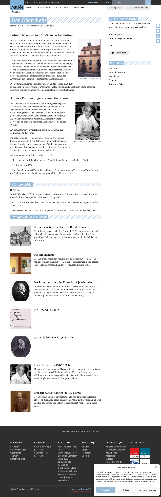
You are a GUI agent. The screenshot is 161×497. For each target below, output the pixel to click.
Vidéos (85, 449)
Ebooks (85, 455)
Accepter (106, 490)
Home (13, 25)
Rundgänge (44, 7)
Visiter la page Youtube (80, 491)
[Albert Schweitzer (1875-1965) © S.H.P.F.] (87, 121)
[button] (156, 467)
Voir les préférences (147, 490)
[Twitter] (157, 30)
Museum (29, 7)
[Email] (157, 40)
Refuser (126, 490)
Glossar (112, 45)
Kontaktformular (114, 461)
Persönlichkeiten (117, 72)
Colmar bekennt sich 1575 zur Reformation (129, 23)
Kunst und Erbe (116, 84)
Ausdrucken (120, 52)
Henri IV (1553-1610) (67, 452)
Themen (34, 25)
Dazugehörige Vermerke (120, 38)
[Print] (157, 35)
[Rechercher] (148, 2)
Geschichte (114, 76)
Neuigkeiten (116, 7)
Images (85, 446)
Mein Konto (94, 2)
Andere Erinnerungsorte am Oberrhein (128, 27)
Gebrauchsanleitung (115, 449)
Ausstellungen (61, 7)
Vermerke (23, 25)
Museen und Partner (138, 7)
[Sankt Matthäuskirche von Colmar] (89, 58)
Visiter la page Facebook (79, 489)
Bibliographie (115, 34)
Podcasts (86, 452)
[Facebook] (157, 25)
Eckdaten (113, 68)
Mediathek (78, 7)
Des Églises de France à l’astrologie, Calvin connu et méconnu (68, 470)
